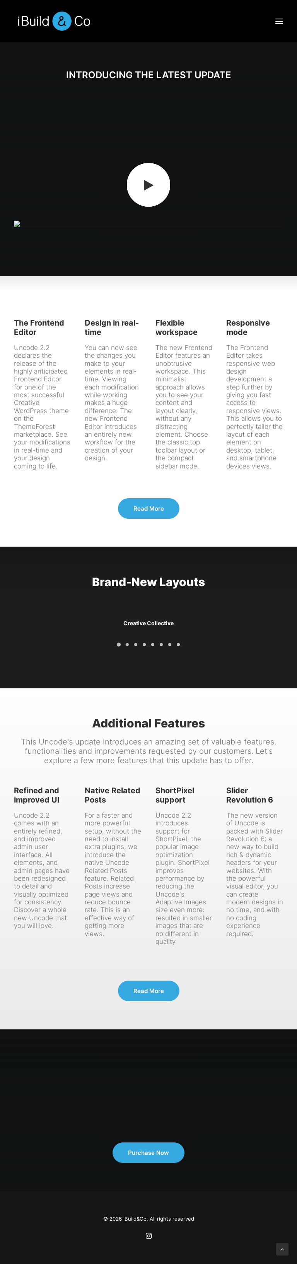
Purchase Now (148, 1152)
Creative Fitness (148, 623)
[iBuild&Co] (54, 21)
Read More (148, 508)
